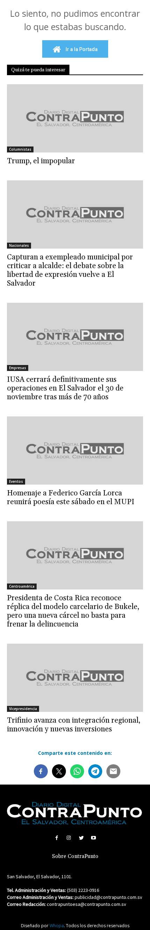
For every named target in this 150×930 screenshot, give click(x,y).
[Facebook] (56, 838)
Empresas (17, 367)
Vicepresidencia (23, 708)
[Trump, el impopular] (75, 118)
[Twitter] (81, 838)
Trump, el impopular (41, 161)
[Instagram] (69, 838)
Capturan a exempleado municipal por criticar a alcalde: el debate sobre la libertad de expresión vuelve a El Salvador (70, 270)
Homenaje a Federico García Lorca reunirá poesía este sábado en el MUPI (70, 498)
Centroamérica (22, 586)
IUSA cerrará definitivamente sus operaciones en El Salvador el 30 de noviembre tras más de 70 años (65, 388)
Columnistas (20, 149)
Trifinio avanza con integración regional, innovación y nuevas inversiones (73, 725)
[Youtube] (93, 838)
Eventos (16, 481)
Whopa (57, 926)
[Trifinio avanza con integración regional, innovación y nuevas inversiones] (75, 678)
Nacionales (19, 245)
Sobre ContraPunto (75, 856)
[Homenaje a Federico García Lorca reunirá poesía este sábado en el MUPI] (75, 450)
